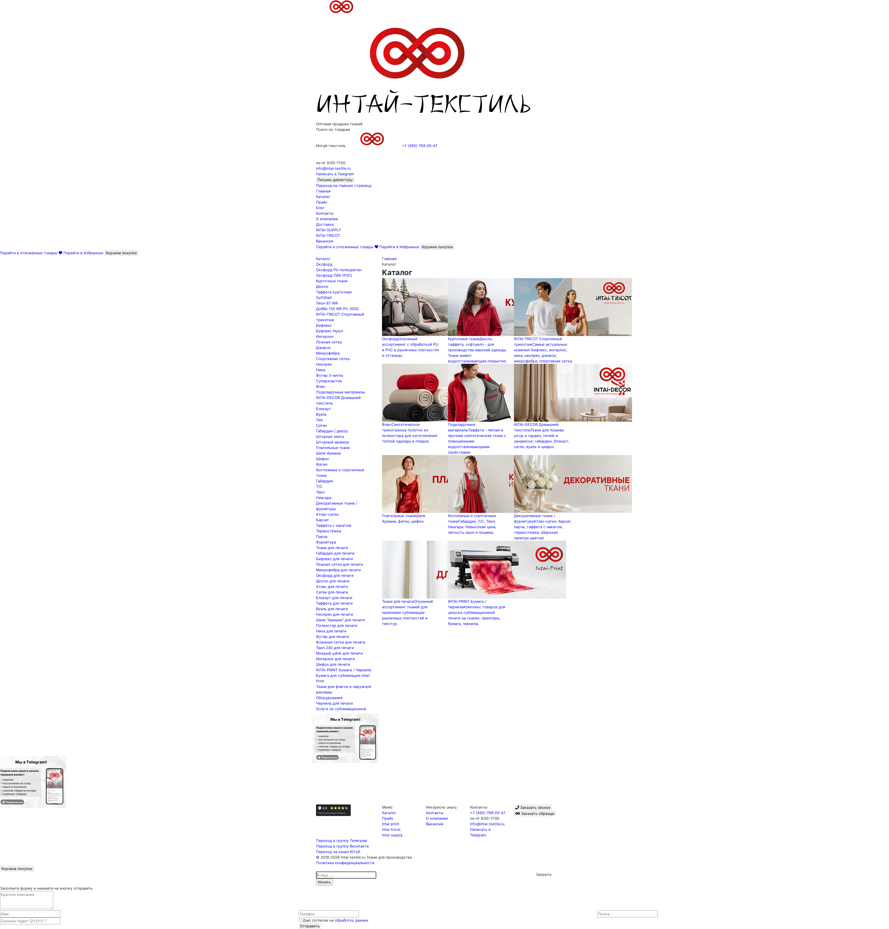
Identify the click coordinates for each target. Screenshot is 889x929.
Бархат (322, 520)
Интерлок (325, 336)
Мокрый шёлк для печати (339, 653)
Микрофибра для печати (338, 570)
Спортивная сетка (333, 358)
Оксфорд (324, 264)
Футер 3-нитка (329, 375)
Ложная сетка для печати (339, 564)
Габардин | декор (332, 431)
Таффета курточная (334, 292)
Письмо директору (335, 179)
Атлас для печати (332, 586)
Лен (319, 419)
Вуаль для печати (332, 608)
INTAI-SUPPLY (328, 230)
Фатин (321, 464)
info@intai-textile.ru (487, 824)
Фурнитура (326, 542)
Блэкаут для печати (334, 597)
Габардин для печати (335, 553)
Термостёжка (328, 531)
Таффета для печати (334, 603)
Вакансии (324, 241)
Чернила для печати (334, 703)
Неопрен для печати (334, 614)
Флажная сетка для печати (340, 642)
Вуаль (321, 414)
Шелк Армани (328, 453)
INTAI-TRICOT (328, 235)
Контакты (324, 213)
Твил (320, 492)
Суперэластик (329, 381)
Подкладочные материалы (340, 392)
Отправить (310, 926)
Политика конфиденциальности (345, 862)
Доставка (325, 224)
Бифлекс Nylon (329, 331)
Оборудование (329, 697)
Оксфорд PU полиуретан (338, 269)
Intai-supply (392, 835)
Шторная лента (330, 436)
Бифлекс (324, 325)
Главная (323, 191)
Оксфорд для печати (335, 575)
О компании (327, 219)
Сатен (321, 425)
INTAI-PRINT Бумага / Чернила (343, 670)
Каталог (323, 196)
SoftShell (324, 297)
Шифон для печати (333, 664)
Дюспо (322, 286)
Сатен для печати (332, 592)
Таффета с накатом (333, 525)
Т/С (319, 486)
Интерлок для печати (335, 658)
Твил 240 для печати (335, 647)
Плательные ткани (333, 447)
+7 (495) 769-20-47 (487, 812)
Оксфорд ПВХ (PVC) (334, 275)
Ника (320, 369)
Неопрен (324, 364)
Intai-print (390, 824)
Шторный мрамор (332, 442)
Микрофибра (328, 353)
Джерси (323, 347)
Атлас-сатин (327, 514)
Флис (321, 386)
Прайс (322, 202)
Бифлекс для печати (334, 558)
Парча (321, 536)
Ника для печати (331, 631)
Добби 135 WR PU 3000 (337, 308)
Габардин (324, 481)
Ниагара (323, 497)
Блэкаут (323, 408)
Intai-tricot (391, 829)
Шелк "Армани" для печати (340, 620)
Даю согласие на (335, 920)
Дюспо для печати (333, 581)
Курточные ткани (331, 281)
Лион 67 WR (327, 303)
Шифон (322, 458)
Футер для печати (332, 636)
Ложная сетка (329, 342)
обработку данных (352, 920)
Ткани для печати (332, 547)
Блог (320, 207)
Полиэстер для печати (336, 625)
